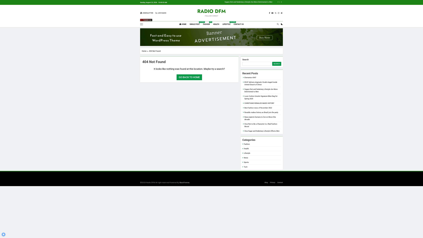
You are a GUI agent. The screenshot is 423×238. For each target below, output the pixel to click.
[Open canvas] (141, 24)
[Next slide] (281, 2)
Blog (266, 182)
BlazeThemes (184, 182)
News (246, 158)
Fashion (207, 23)
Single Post (195, 23)
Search (245, 59)
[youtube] (272, 13)
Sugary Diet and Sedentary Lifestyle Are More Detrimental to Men (248, 2)
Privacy (272, 182)
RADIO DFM (211, 11)
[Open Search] (278, 24)
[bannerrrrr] (211, 37)
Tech (245, 167)
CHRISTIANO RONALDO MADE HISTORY (259, 103)
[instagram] (278, 13)
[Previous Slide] (278, 2)
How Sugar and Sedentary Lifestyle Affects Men (261, 131)
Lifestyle (227, 23)
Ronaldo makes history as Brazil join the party (261, 112)
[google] (281, 13)
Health (216, 24)
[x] (275, 13)
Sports (246, 162)
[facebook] (269, 13)
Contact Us (239, 24)
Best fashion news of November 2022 (258, 108)
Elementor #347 (250, 78)
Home (183, 24)
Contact (280, 182)
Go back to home (189, 77)
